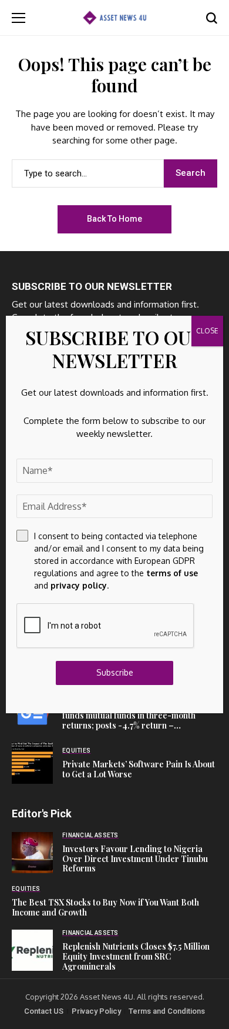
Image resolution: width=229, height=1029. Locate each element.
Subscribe (114, 672)
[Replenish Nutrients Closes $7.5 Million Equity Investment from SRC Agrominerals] (32, 950)
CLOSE (207, 330)
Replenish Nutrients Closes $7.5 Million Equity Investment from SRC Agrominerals (136, 956)
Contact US (43, 1011)
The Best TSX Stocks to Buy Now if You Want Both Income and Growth (105, 907)
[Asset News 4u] (114, 17)
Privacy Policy (96, 1011)
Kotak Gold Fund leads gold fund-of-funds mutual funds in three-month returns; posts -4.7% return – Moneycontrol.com (133, 720)
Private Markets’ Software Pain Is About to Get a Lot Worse (138, 769)
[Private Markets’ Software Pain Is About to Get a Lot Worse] (32, 763)
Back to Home (114, 218)
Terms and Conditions (167, 1011)
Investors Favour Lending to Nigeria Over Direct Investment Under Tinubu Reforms (135, 858)
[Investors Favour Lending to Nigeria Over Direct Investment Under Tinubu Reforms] (32, 852)
